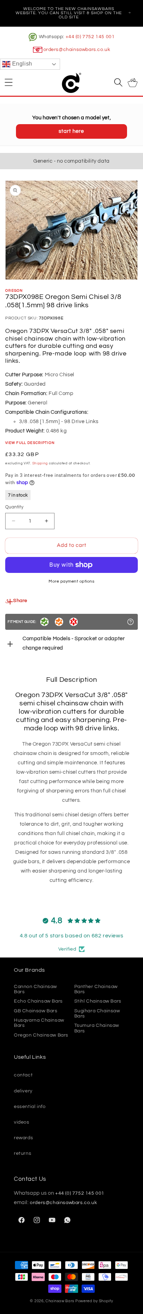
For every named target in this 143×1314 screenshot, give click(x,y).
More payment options (71, 581)
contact (23, 1075)
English (21, 64)
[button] (8, 82)
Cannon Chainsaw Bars (35, 989)
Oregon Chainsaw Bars (41, 1035)
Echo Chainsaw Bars (38, 1001)
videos (22, 1122)
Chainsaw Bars (59, 1301)
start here (71, 131)
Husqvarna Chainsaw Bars (39, 1023)
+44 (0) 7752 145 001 (90, 36)
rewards (23, 1137)
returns (22, 1153)
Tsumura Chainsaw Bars (96, 1028)
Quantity (14, 507)
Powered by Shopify (94, 1301)
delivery (23, 1091)
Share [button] (20, 600)
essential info (29, 1106)
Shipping (40, 463)
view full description (29, 443)
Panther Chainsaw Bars (96, 989)
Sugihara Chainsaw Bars (97, 1013)
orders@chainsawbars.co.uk (76, 49)
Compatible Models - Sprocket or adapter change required (74, 643)
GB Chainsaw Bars (36, 1010)
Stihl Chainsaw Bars (97, 1001)
